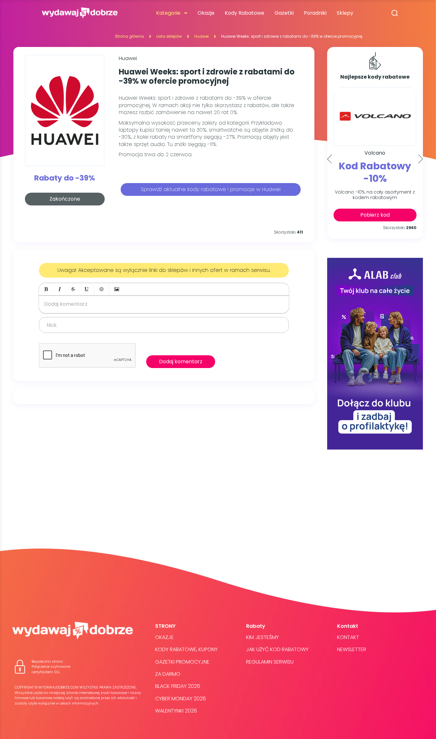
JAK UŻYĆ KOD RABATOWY (277, 649)
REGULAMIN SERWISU (270, 662)
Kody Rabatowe (244, 13)
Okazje (206, 13)
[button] (46, 289)
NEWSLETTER (351, 649)
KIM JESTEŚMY (262, 637)
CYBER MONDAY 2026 (180, 698)
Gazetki (284, 13)
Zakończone (64, 199)
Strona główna (129, 36)
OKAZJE (164, 637)
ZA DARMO (167, 674)
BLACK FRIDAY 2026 (177, 686)
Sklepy (345, 13)
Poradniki (315, 13)
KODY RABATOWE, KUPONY (186, 649)
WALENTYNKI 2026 (176, 710)
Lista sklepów (169, 36)
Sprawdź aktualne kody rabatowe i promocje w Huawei (211, 189)
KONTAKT (348, 637)
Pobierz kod (375, 215)
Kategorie (168, 13)
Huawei (201, 36)
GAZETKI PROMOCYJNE (182, 662)
